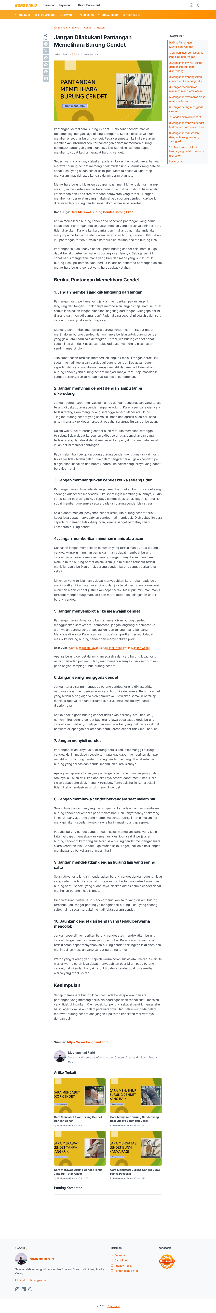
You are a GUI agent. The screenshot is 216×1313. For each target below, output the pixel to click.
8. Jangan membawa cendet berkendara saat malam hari (186, 125)
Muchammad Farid (42, 1258)
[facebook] (46, 44)
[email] (46, 78)
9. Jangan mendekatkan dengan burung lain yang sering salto (184, 137)
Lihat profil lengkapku (32, 1280)
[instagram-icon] (17, 1289)
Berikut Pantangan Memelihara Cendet (181, 44)
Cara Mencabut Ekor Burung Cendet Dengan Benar (78, 1118)
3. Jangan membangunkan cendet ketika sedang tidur (185, 79)
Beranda (48, 5)
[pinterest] (46, 72)
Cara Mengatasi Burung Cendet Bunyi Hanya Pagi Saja (135, 1171)
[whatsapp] (46, 58)
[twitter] (46, 51)
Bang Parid (113, 1306)
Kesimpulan (176, 161)
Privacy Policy (123, 1265)
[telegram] (46, 65)
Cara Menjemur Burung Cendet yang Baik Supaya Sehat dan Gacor (134, 1118)
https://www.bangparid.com (87, 1042)
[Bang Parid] (26, 5)
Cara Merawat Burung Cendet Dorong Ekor (102, 212)
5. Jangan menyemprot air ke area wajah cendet (187, 99)
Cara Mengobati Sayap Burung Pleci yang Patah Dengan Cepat (109, 647)
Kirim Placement (89, 5)
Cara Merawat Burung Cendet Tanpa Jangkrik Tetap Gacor (78, 1171)
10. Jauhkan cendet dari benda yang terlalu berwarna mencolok (187, 151)
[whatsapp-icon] (30, 1289)
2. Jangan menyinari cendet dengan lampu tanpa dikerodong (186, 67)
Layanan (64, 5)
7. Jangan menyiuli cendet (185, 117)
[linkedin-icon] (24, 1289)
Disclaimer (121, 1260)
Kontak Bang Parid (126, 1270)
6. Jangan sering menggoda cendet (186, 109)
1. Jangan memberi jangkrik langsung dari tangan (186, 54)
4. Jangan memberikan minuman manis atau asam (185, 89)
